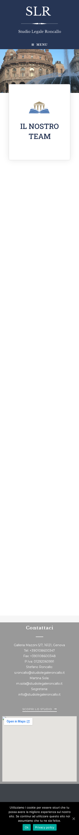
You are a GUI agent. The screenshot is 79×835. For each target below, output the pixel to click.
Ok (27, 827)
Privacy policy (44, 827)
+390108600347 (42, 651)
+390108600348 (43, 656)
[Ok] (73, 818)
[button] (39, 710)
